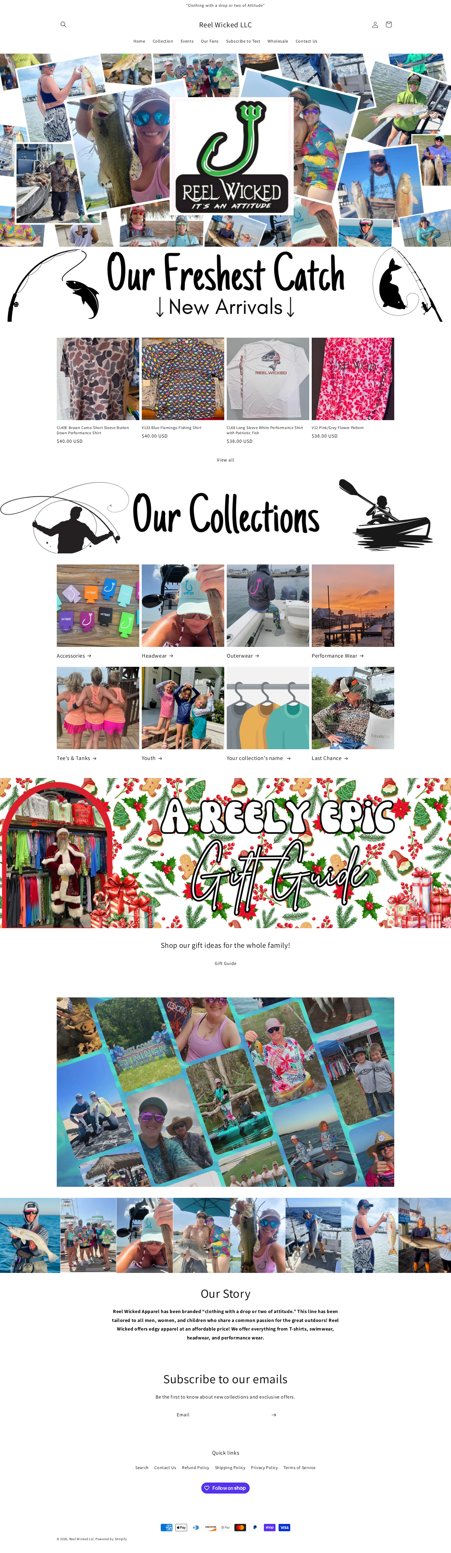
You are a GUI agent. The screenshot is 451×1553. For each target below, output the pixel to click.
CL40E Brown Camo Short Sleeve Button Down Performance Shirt (93, 430)
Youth (149, 757)
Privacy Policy (264, 1467)
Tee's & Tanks (73, 757)
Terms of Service (299, 1467)
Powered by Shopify (111, 1539)
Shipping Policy (230, 1467)
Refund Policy (195, 1467)
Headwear (154, 655)
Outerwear (240, 655)
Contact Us (165, 1467)
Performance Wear (334, 655)
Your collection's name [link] (255, 757)
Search (142, 1467)
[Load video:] (225, 1092)
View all (225, 460)
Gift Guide (226, 963)
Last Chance (327, 757)
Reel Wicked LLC (82, 1539)
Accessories (71, 655)
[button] (63, 24)
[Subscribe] (273, 1415)
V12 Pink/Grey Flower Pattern (338, 427)
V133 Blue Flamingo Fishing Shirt (171, 427)
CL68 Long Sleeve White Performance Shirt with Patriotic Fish (265, 430)
